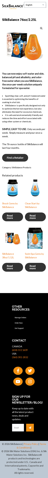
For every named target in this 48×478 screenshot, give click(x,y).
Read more (10, 216)
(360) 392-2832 (20, 357)
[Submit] (30, 427)
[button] (41, 28)
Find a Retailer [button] (15, 157)
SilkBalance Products (21, 167)
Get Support (19, 328)
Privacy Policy (31, 443)
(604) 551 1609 (20, 350)
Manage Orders (20, 318)
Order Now (19, 323)
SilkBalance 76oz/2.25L (19, 20)
